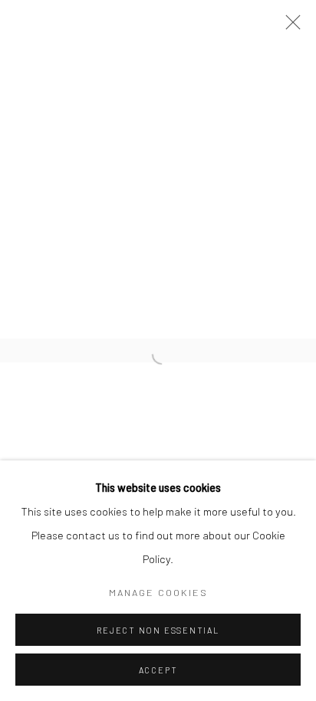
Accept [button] (158, 670)
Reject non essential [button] (158, 630)
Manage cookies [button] (158, 592)
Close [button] (289, 26)
